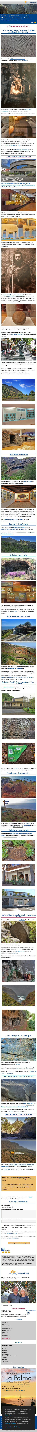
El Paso (18, 1064)
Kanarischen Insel (22, 60)
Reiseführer (27, 18)
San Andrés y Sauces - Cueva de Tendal (18, 616)
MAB (30, 1196)
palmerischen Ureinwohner (21, 149)
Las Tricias (22, 920)
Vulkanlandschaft (21, 532)
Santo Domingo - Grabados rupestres (18, 773)
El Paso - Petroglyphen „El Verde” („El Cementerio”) (18, 1076)
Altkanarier (11, 296)
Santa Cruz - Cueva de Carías (18, 555)
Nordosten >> (5, 1335)
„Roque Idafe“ (7, 1169)
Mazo (21, 519)
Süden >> (4, 1332)
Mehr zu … (14, 1390)
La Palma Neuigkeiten (8, 1363)
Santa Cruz (14, 611)
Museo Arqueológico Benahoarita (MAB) (19, 156)
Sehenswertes (6, 1347)
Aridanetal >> (5, 1330)
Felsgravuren (28, 481)
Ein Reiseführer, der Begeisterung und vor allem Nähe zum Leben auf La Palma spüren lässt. (17, 1387)
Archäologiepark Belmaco (11, 519)
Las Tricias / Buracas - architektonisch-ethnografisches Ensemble (19, 916)
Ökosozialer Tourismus (8, 20)
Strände (4, 1348)
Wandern (4, 1350)
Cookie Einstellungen (10, 1423)
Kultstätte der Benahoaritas (22, 1068)
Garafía (28, 823)
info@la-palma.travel (12, 1233)
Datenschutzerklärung (12, 1238)
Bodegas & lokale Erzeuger (9, 1356)
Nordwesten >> (6, 1328)
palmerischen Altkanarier (10, 837)
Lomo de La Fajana (28, 1103)
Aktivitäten (5, 1352)
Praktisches (5, 1361)
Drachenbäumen (20, 951)
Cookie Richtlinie (9, 1415)
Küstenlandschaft (18, 827)
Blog (22, 20)
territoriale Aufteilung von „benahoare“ (13, 294)
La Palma (4, 16)
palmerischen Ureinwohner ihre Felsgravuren (13, 529)
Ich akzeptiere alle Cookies (12, 1427)
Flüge (25, 16)
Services (4, 1359)
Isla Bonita (14, 953)
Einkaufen (4, 1357)
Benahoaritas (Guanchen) (13, 145)
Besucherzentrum (9, 687)
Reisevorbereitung (7, 1345)
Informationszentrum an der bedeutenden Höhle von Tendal (16, 677)
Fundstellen (20, 113)
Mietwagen (4, 18)
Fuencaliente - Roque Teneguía (18, 524)
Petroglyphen (16, 32)
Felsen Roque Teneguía (18, 527)
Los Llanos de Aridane (17, 334)
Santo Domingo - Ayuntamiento (18, 830)
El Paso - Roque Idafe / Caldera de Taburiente (18, 1114)
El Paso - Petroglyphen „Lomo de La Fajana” (19, 1036)
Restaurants (16, 18)
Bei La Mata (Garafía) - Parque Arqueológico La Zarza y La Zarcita (18, 683)
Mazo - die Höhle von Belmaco (19, 455)
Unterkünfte (15, 16)
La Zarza (15, 768)
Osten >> (4, 1334)
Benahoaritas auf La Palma (14, 668)
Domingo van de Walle (26, 30)
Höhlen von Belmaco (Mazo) (17, 59)
